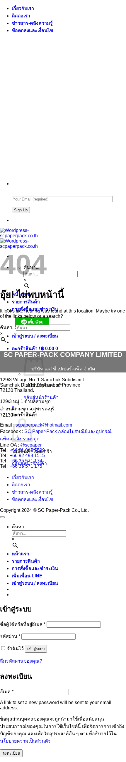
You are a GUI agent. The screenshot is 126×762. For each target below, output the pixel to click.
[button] (35, 335)
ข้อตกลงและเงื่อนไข (32, 30)
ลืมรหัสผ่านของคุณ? (21, 661)
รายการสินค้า (26, 561)
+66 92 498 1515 (27, 455)
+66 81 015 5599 (27, 450)
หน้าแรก (20, 553)
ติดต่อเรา (21, 15)
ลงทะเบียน (11, 753)
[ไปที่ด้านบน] (2, 517)
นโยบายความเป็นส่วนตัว (25, 740)
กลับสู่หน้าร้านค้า (41, 397)
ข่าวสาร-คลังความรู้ (32, 23)
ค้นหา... (8, 327)
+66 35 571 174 (26, 460)
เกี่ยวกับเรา (23, 8)
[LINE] (14, 220)
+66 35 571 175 (26, 466)
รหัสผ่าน (10, 636)
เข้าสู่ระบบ (36, 648)
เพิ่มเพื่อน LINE (27, 575)
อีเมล (6, 691)
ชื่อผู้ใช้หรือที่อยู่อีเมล (22, 624)
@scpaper (31, 444)
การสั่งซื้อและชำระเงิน (35, 568)
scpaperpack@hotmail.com (44, 424)
